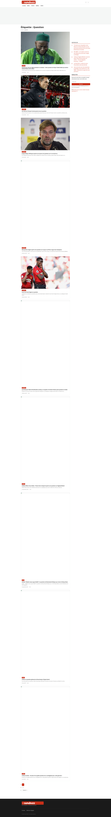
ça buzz (23, 65)
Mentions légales (30, 810)
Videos (23, 773)
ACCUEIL (24, 5)
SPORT (42, 5)
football (24, 109)
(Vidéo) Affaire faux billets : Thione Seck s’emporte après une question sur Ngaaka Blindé (43, 485)
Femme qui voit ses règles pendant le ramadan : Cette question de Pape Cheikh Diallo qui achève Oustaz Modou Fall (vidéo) (45, 68)
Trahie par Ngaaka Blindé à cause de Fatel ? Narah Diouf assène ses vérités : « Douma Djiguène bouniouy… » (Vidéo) (82, 59)
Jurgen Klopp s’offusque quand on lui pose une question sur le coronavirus (39, 153)
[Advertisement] (55, 16)
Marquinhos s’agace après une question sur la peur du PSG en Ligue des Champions (42, 249)
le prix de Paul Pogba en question (30, 292)
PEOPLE (32, 5)
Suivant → (25, 790)
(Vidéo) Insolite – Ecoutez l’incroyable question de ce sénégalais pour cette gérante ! (42, 775)
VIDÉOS (37, 5)
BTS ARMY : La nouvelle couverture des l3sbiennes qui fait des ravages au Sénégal (81, 53)
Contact (23, 810)
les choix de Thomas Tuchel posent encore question (34, 111)
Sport (23, 677)
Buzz (23, 580)
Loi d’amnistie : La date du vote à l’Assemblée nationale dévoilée (81, 64)
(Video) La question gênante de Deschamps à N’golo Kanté (36, 679)
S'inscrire (81, 84)
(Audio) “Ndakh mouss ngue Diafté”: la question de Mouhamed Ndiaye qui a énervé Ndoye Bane (45, 582)
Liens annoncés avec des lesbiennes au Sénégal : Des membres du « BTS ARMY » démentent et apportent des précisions (82, 69)
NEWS (28, 5)
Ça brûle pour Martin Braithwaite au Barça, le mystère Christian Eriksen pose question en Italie (44, 389)
